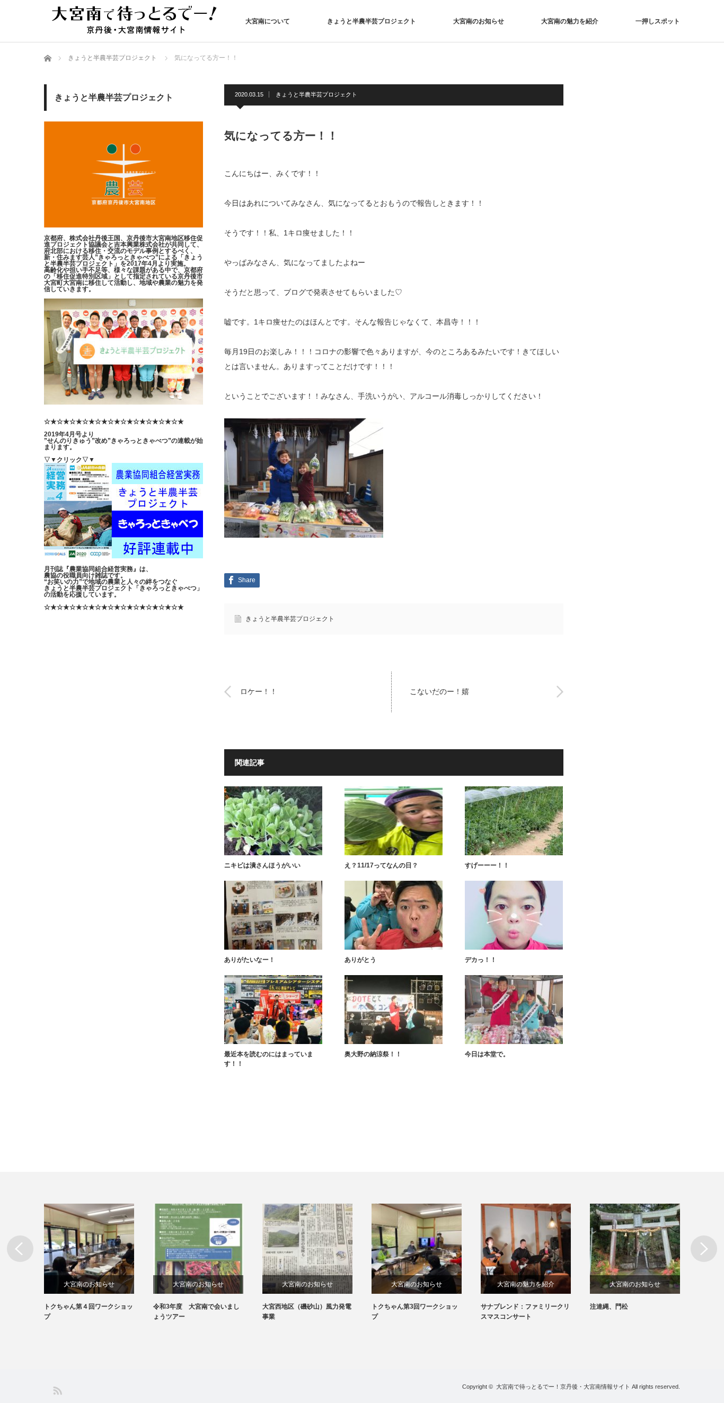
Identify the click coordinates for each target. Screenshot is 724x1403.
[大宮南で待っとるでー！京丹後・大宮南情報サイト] (136, 20)
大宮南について (267, 21)
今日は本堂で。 (487, 1054)
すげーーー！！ (487, 865)
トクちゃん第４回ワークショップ (88, 1311)
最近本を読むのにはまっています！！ (268, 1058)
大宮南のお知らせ (478, 21)
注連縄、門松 (609, 1306)
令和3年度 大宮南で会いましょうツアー (196, 1311)
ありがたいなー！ (249, 959)
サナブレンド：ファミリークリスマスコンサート (525, 1311)
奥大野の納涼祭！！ (373, 1054)
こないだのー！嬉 (439, 691)
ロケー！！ (258, 691)
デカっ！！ (481, 959)
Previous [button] (20, 1248)
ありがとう (360, 959)
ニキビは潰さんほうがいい (262, 865)
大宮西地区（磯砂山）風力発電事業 (306, 1311)
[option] (98, 1263)
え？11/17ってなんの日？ (381, 865)
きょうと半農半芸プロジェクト (371, 21)
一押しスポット (657, 21)
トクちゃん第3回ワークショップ (415, 1311)
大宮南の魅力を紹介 (569, 21)
